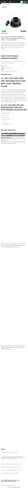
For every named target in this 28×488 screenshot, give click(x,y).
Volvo (11, 68)
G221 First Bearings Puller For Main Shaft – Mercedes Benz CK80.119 (13, 134)
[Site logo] (14, 2)
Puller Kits (8, 68)
